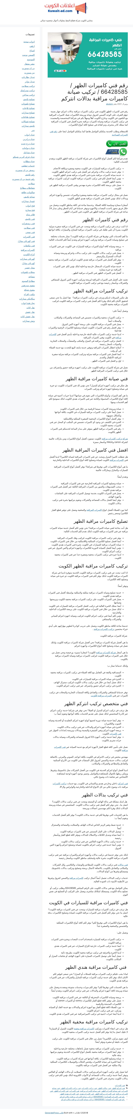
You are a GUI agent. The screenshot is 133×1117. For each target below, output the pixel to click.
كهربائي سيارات (27, 259)
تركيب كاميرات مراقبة (104, 629)
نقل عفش (30, 312)
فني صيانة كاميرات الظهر (111, 1091)
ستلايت (31, 183)
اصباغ (32, 50)
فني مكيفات (29, 245)
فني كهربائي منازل (26, 241)
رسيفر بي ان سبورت (25, 170)
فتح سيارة (30, 210)
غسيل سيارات (28, 201)
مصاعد (31, 276)
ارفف (32, 46)
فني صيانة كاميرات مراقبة (90, 1091)
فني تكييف (30, 219)
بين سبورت (29, 72)
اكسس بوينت (28, 55)
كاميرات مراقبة (117, 460)
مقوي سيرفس (28, 285)
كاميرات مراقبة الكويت (101, 695)
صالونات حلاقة (28, 192)
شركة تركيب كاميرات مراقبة (115, 438)
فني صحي (30, 232)
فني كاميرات (115, 733)
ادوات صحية (29, 41)
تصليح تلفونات (28, 103)
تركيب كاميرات (59, 783)
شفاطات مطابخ (27, 188)
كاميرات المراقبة (94, 510)
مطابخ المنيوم (28, 281)
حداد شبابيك (29, 152)
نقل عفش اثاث (28, 316)
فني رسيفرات (28, 223)
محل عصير (30, 267)
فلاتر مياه (30, 214)
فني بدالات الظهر (104, 1088)
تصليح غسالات (28, 121)
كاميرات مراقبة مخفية (84, 1028)
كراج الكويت (29, 254)
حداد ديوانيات (28, 148)
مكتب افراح (29, 294)
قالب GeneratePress (54, 1113)
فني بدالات (123, 864)
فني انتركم (123, 783)
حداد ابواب (30, 134)
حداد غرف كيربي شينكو (24, 157)
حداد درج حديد (28, 143)
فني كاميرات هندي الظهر (69, 1094)
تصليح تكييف (29, 99)
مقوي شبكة (29, 290)
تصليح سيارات (28, 112)
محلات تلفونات (28, 272)
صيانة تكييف (29, 197)
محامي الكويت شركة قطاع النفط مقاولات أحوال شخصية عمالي (66, 20)
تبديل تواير (30, 81)
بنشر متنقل (29, 64)
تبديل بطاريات (28, 77)
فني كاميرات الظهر (61, 1091)
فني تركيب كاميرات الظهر (71, 1088)
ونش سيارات (29, 321)
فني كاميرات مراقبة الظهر (105, 1094)
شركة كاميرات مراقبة (106, 652)
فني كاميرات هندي (87, 1094)
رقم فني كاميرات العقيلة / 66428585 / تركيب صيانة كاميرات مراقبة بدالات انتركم (93, 1099)
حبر (33, 130)
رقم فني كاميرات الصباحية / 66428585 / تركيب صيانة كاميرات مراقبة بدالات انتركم (92, 1097)
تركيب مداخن (28, 95)
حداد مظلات (29, 161)
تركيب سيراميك (27, 90)
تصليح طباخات (28, 117)
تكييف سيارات (28, 126)
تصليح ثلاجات (28, 108)
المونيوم (31, 59)
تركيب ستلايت (28, 86)
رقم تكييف (30, 174)
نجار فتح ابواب (28, 303)
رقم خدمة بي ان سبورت (23, 179)
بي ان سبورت (28, 68)
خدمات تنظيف (28, 166)
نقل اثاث (30, 307)
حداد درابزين (29, 139)
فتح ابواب (30, 205)
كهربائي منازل (28, 263)
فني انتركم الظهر (118, 1088)
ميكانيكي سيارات (27, 299)
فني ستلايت (29, 228)
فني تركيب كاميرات (89, 1088)
